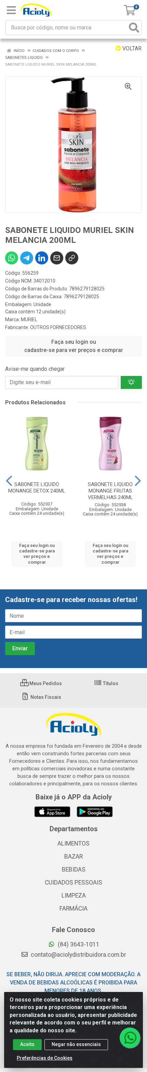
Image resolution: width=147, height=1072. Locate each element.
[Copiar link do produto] (71, 257)
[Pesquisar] (134, 28)
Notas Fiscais (45, 697)
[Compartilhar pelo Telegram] (26, 257)
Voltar (131, 48)
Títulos (110, 683)
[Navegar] (9, 481)
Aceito (27, 1044)
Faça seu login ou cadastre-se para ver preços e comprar (73, 346)
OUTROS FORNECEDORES (58, 327)
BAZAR (73, 856)
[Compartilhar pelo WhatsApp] (11, 257)
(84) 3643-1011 (77, 944)
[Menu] (11, 10)
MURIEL (29, 319)
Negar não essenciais (76, 1044)
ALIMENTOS (73, 843)
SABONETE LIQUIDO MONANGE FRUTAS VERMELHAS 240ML (110, 490)
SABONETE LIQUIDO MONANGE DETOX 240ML (36, 487)
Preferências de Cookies (44, 1058)
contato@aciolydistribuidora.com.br (77, 954)
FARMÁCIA (73, 908)
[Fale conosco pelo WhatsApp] (130, 1038)
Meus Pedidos (45, 683)
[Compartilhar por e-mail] (56, 257)
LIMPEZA (74, 895)
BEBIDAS (73, 869)
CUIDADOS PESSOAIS (73, 882)
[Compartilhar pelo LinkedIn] (41, 257)
